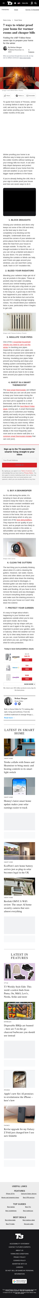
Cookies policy (19, 1260)
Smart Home (18, 20)
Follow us (21, 95)
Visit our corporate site (26, 1290)
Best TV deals (10, 1224)
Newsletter (32, 95)
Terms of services (27, 471)
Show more (28, 684)
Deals (16, 9)
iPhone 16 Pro (10, 1193)
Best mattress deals (29, 1220)
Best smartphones (11, 1211)
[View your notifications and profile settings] (15, 3)
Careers (19, 1267)
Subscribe (25, 3)
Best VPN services (29, 1197)
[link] (8, 657)
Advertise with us (19, 1264)
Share (8, 95)
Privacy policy (19, 1257)
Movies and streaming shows (10, 1197)
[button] (19, 656)
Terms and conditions (19, 1254)
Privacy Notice (28, 473)
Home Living (7, 20)
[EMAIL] (20, 703)
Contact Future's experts (19, 1247)
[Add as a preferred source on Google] (19, 1281)
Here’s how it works (25, 58)
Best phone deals (10, 1220)
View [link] (27, 660)
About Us (19, 1250)
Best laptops (11, 1207)
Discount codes (28, 1224)
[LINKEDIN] (16, 703)
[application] (19, 199)
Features (31, 52)
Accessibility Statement (19, 1244)
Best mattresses (28, 1211)
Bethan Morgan (16, 47)
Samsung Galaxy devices (29, 1193)
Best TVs (28, 1207)
